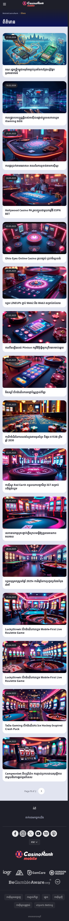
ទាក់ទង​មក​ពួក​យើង (34, 817)
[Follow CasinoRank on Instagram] (23, 833)
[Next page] (41, 791)
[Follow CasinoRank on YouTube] (38, 833)
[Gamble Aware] (30, 881)
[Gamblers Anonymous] (19, 872)
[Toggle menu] (4, 4)
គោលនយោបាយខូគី (34, 916)
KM (33, 842)
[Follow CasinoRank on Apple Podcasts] (54, 833)
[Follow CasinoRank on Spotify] (46, 833)
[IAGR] (7, 872)
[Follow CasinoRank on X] (30, 833)
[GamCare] (36, 872)
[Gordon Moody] (57, 872)
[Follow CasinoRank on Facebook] (15, 833)
